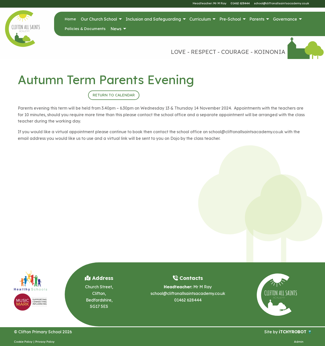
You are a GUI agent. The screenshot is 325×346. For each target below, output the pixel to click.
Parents (256, 19)
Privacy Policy (45, 341)
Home (70, 19)
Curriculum (200, 19)
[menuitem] (70, 19)
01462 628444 (240, 3)
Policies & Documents (85, 28)
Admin (298, 341)
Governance (285, 19)
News (115, 28)
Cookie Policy (23, 341)
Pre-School (230, 19)
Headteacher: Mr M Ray (209, 3)
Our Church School (99, 19)
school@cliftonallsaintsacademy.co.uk (281, 3)
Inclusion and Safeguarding (153, 19)
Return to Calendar (114, 95)
